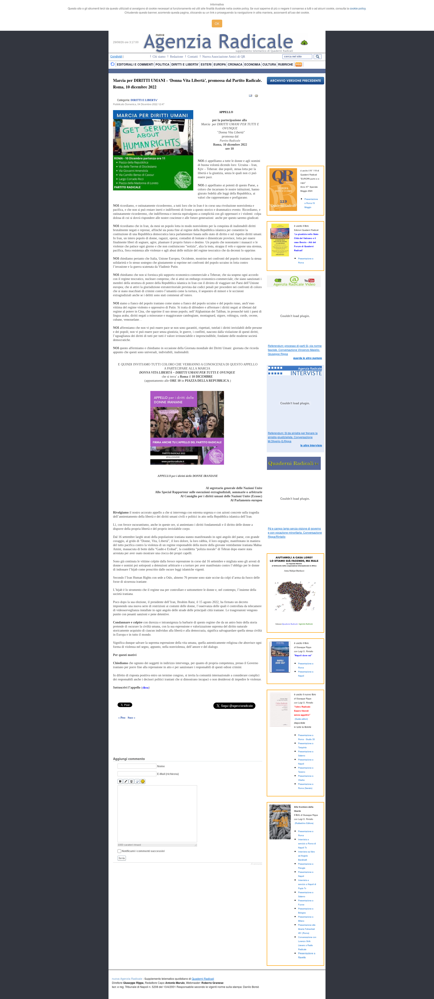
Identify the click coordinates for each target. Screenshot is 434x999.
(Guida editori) (301, 718)
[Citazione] (137, 781)
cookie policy (358, 8)
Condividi (116, 56)
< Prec (121, 718)
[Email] (250, 96)
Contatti (193, 56)
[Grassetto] (120, 781)
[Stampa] (256, 96)
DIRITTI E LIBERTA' (144, 100)
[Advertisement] (188, 727)
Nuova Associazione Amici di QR (223, 56)
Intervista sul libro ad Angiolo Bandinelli (306, 855)
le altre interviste (311, 445)
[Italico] (125, 781)
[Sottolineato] (131, 781)
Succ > (131, 718)
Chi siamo (159, 56)
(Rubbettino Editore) (304, 823)
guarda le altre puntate (307, 358)
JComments (256, 864)
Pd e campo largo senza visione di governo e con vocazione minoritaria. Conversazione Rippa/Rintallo (295, 532)
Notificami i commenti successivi (143, 851)
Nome (161, 766)
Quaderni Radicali (203, 978)
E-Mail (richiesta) (168, 774)
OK (217, 23)
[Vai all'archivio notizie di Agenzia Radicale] (295, 83)
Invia (122, 858)
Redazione (176, 56)
